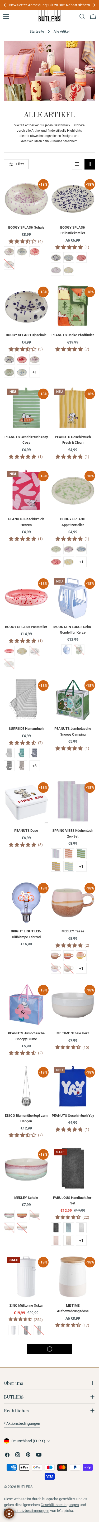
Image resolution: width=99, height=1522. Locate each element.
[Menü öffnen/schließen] (6, 16)
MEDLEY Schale (26, 1198)
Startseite (37, 31)
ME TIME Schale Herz (72, 1033)
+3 (34, 766)
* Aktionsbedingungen (22, 1423)
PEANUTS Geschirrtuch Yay (73, 1116)
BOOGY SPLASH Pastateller (26, 627)
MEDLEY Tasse (73, 931)
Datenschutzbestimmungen (26, 1510)
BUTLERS (24, 1487)
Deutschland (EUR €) (28, 1441)
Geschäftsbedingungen (60, 1505)
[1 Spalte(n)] (77, 164)
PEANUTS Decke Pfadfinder (72, 335)
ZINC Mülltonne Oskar (26, 1305)
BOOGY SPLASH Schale (26, 227)
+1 (34, 372)
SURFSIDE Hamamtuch (26, 729)
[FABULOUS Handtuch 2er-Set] (73, 1168)
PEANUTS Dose (26, 831)
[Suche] (82, 16)
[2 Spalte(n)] (89, 164)
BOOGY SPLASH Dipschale (26, 335)
